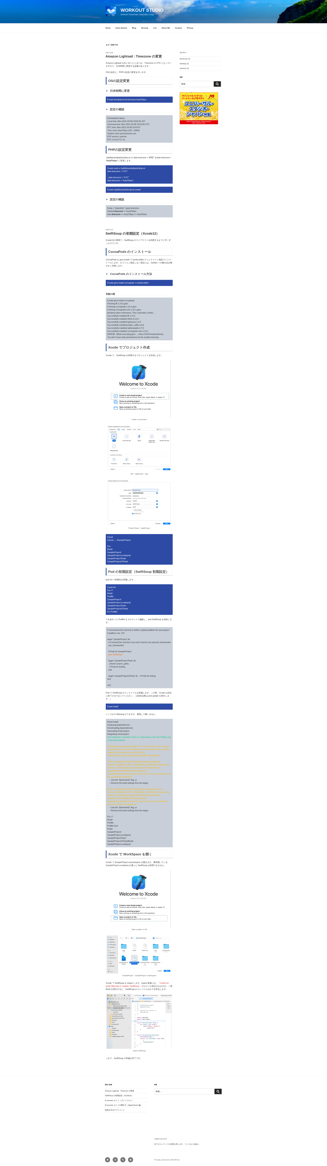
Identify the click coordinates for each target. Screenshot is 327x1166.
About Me (166, 28)
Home (108, 28)
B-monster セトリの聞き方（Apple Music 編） (123, 1105)
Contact (178, 28)
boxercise (184, 59)
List (155, 28)
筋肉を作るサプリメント (115, 1110)
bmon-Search (121, 28)
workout (183, 68)
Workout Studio (142, 10)
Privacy (190, 28)
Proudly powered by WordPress (167, 1160)
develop (183, 64)
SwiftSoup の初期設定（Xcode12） (132, 233)
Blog (134, 28)
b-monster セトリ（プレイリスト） (119, 1100)
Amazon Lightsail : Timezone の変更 (134, 56)
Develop (144, 28)
